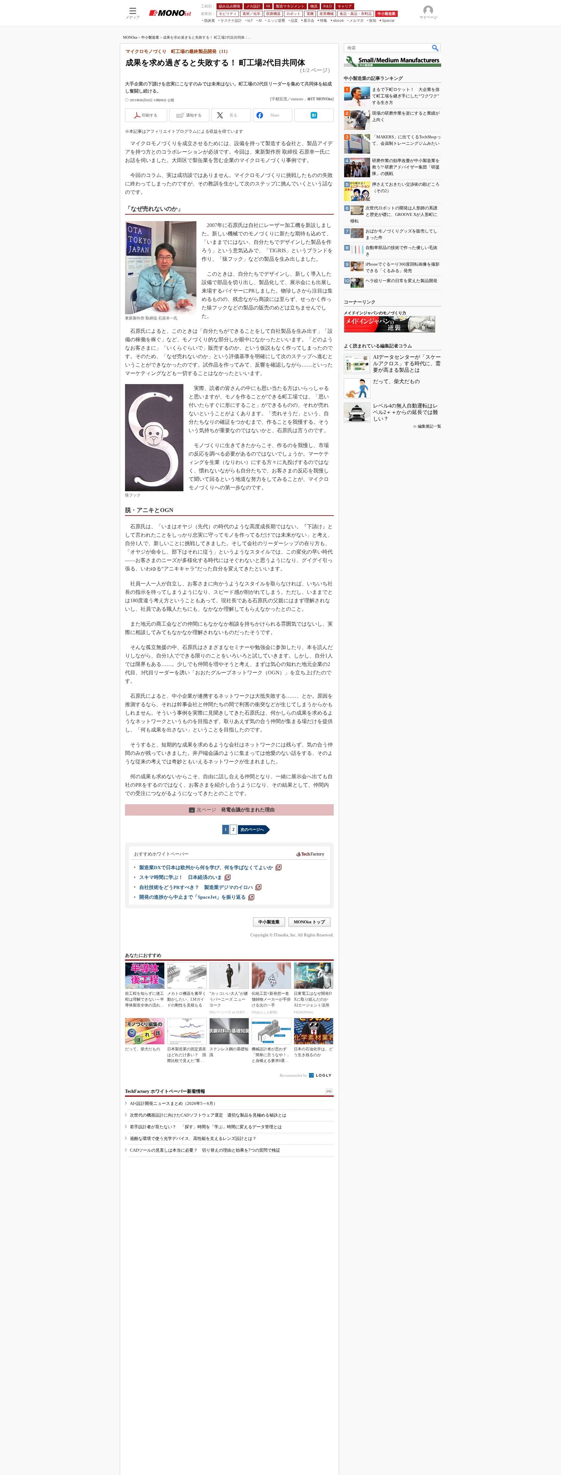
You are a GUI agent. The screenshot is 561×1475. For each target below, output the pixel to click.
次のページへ (252, 829)
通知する (194, 115)
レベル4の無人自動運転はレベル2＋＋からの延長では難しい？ (405, 412)
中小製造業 (150, 37)
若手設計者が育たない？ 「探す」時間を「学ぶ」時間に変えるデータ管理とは (206, 1126)
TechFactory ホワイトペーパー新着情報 (165, 1091)
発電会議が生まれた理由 (232, 809)
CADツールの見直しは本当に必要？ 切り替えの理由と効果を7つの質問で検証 (205, 1150)
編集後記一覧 (429, 426)
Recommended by (294, 1075)
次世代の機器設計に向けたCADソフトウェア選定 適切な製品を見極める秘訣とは (208, 1115)
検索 (436, 47)
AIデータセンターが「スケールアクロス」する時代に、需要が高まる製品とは (407, 363)
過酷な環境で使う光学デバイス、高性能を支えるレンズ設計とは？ (193, 1138)
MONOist (130, 37)
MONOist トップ (309, 921)
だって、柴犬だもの (396, 381)
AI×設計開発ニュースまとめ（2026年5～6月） (174, 1103)
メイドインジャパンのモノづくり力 (375, 313)
